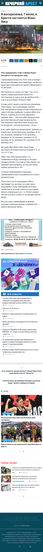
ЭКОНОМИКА (32, 518)
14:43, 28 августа (9, 336)
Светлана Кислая (18, 481)
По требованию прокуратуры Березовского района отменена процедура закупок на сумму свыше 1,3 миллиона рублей (19, 342)
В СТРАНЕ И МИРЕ (10, 518)
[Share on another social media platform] (40, 60)
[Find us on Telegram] (22, 547)
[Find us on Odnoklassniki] (17, 547)
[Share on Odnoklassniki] (26, 60)
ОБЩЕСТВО (22, 518)
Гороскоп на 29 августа (10, 308)
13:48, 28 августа (9, 346)
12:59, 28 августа (9, 354)
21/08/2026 (33, 481)
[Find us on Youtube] (28, 547)
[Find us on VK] (14, 547)
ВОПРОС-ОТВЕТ (22, 520)
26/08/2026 (23, 472)
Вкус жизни (7, 413)
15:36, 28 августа (9, 326)
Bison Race (9, 249)
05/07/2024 (4, 66)
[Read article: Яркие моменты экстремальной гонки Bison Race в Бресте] (21, 432)
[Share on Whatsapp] (35, 60)
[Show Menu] (2, 3)
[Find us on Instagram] (25, 547)
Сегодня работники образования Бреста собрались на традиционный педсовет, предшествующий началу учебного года (17, 300)
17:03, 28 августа (9, 310)
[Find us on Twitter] (19, 547)
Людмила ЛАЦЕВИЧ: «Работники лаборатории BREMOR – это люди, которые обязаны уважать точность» (19, 332)
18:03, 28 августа (9, 305)
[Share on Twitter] (31, 60)
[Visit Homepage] (21, 3)
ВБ (13, 472)
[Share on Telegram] (21, 60)
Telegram (28, 253)
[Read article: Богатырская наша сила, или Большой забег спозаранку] (21, 405)
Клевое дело (7, 440)
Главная (3, 11)
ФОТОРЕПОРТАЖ (34, 520)
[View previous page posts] (19, 451)
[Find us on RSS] (30, 547)
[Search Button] (40, 3)
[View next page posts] (23, 451)
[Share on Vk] (16, 60)
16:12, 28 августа (9, 318)
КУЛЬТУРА (5, 520)
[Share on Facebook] (11, 60)
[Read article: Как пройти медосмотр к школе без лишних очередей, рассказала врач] (6, 479)
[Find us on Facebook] (11, 547)
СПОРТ (9, 11)
